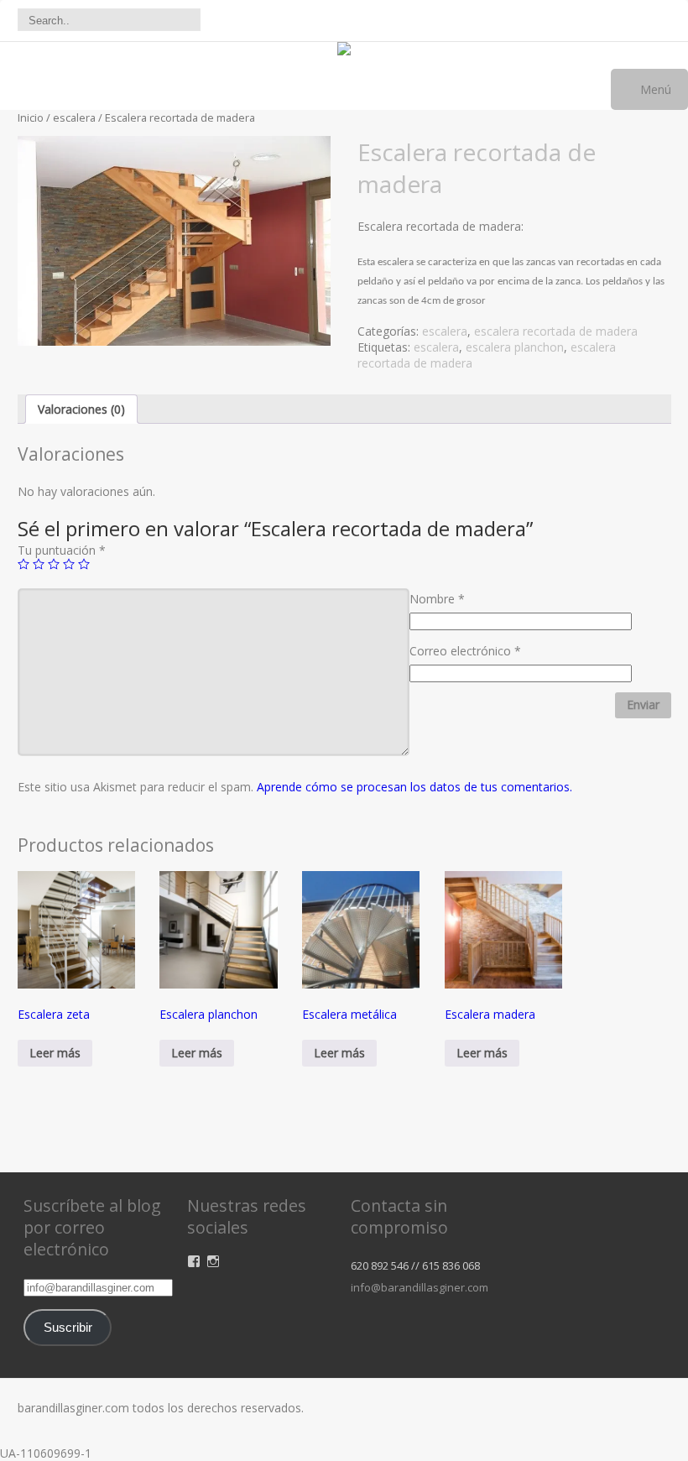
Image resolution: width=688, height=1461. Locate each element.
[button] (174, 240)
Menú (654, 89)
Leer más (55, 1053)
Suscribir (68, 1327)
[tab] (81, 409)
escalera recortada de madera (556, 331)
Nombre (437, 599)
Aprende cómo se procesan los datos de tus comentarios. (414, 787)
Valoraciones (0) (81, 409)
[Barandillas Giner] (344, 51)
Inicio (31, 117)
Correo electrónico (465, 651)
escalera (74, 117)
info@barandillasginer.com (419, 1287)
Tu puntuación (62, 550)
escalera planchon (515, 347)
